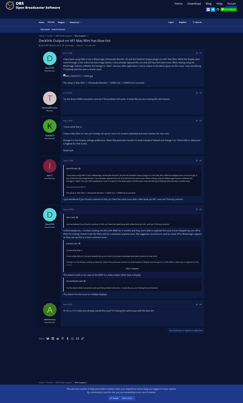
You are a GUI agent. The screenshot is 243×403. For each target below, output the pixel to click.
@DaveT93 (71, 310)
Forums (51, 22)
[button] (66, 22)
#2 (201, 93)
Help (219, 3)
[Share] (197, 53)
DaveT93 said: (72, 168)
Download (194, 3)
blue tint (80, 45)
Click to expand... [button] (133, 268)
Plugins (61, 22)
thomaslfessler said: (74, 281)
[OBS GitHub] (218, 9)
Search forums (58, 29)
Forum (231, 3)
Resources (74, 22)
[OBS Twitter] (213, 9)
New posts (45, 29)
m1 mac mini (90, 45)
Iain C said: (70, 217)
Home (179, 3)
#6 (201, 304)
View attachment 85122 (76, 187)
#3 (201, 120)
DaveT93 (44, 45)
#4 (201, 160)
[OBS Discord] (208, 9)
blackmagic (69, 45)
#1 (201, 53)
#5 (201, 209)
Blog (209, 3)
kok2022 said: (71, 243)
